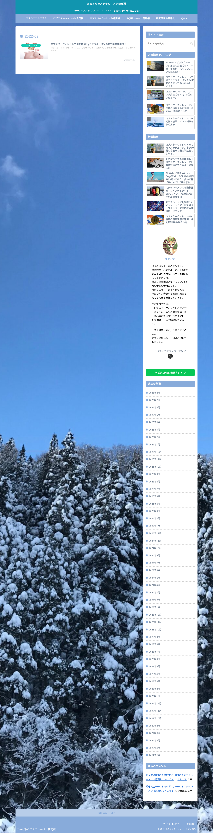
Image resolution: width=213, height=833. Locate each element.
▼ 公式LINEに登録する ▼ (169, 372)
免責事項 (190, 824)
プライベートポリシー (172, 824)
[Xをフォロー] (170, 356)
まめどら (170, 259)
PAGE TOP (107, 813)
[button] (191, 43)
